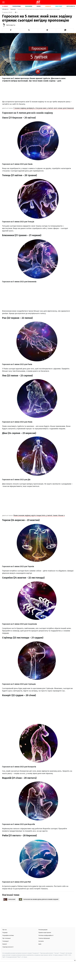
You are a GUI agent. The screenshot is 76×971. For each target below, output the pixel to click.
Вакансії (4, 944)
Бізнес (39, 6)
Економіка (28, 6)
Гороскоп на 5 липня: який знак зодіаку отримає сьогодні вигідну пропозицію (38, 9)
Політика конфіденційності (45, 935)
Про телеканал (6, 938)
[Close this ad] (74, 960)
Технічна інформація (44, 938)
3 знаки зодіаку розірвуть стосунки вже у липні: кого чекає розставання (43, 108)
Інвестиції (58, 6)
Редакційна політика (8, 935)
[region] (38, 966)
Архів (39, 944)
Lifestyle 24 (5, 9)
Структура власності (7, 947)
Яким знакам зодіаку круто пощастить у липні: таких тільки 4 (39, 515)
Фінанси (48, 6)
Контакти (41, 941)
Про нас (4, 929)
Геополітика (16, 6)
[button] (10, 30)
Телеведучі (5, 941)
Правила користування (44, 932)
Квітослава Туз (10, 25)
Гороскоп (13, 9)
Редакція (4, 932)
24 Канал (5, 6)
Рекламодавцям (42, 929)
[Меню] (3, 2)
